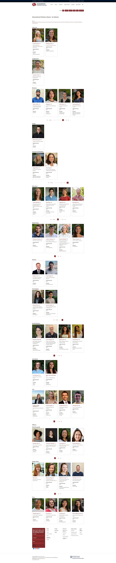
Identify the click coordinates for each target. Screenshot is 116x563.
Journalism (71, 22)
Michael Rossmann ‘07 (37, 139)
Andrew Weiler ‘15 (36, 104)
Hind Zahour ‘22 (62, 104)
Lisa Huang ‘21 (62, 513)
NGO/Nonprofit (79, 22)
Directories (56, 530)
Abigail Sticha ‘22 (36, 167)
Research (60, 4)
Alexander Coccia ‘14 (77, 477)
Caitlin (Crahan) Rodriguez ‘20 (36, 406)
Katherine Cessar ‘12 (63, 477)
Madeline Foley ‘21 (50, 43)
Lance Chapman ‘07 (50, 339)
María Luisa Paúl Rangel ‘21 (51, 376)
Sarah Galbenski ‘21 (37, 202)
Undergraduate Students (65, 538)
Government (63, 22)
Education (52, 22)
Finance (59, 22)
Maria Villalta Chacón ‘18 (78, 513)
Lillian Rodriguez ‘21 (77, 239)
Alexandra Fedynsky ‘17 (51, 443)
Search (83, 5)
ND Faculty (72, 530)
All (63, 10)
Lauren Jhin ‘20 (62, 443)
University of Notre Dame (40, 556)
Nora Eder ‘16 (48, 513)
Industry (70, 10)
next (62, 219)
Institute (47, 530)
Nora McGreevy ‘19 (36, 375)
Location (66, 10)
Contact (47, 532)
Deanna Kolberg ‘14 (76, 443)
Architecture (37, 22)
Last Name (35, 537)
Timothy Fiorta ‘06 (76, 405)
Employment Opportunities (48, 537)
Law (73, 22)
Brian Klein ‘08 (76, 202)
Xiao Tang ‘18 (48, 167)
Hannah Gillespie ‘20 (63, 239)
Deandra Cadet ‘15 (36, 443)
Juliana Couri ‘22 (62, 339)
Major (74, 10)
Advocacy (33, 22)
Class (77, 10)
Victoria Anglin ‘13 (50, 405)
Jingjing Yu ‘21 (49, 104)
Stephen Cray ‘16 (36, 275)
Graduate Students (65, 536)
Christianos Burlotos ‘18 (37, 239)
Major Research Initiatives (65, 531)
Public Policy (34, 23)
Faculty (64, 534)
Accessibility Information (35, 559)
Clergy (43, 22)
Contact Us (43, 558)
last (65, 219)
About (51, 4)
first (48, 182)
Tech (37, 23)
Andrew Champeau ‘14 (50, 239)
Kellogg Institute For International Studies (38, 557)
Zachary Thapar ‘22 (50, 305)
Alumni (56, 532)
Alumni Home (81, 10)
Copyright (33, 556)
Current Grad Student (48, 22)
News (80, 532)
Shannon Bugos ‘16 (50, 477)
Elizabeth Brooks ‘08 (37, 339)
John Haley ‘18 (49, 202)
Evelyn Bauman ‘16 (36, 43)
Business (40, 22)
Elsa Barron (35, 477)
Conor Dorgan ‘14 (49, 275)
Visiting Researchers (74, 532)
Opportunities (66, 4)
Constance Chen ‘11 (37, 74)
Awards (47, 535)
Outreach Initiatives (49, 533)
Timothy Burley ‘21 (36, 513)
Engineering (56, 22)
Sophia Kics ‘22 (62, 202)
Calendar (73, 4)
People (56, 4)
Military (76, 22)
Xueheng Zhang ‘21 (76, 104)
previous (51, 182)
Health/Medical (67, 22)
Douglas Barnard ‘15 (63, 405)
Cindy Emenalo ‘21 (76, 339)
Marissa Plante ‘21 (36, 305)
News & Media (78, 4)
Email (34, 541)
